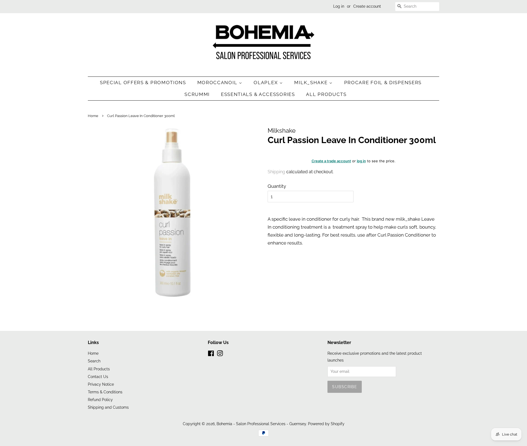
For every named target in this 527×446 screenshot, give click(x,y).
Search (94, 361)
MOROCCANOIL (218, 82)
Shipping (276, 171)
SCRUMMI (197, 94)
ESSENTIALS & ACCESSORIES (258, 94)
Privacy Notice (101, 384)
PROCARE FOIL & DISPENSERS (383, 82)
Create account (367, 6)
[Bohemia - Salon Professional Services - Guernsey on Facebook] (211, 354)
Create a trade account (331, 161)
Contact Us (98, 376)
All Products (326, 94)
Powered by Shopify (326, 423)
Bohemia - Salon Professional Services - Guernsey (261, 423)
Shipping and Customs (108, 407)
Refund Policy (100, 399)
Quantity (277, 186)
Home (93, 116)
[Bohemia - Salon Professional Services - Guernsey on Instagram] (220, 354)
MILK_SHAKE (311, 82)
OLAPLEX (266, 82)
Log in (338, 6)
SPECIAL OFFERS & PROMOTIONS (143, 82)
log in (361, 161)
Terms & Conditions (105, 392)
